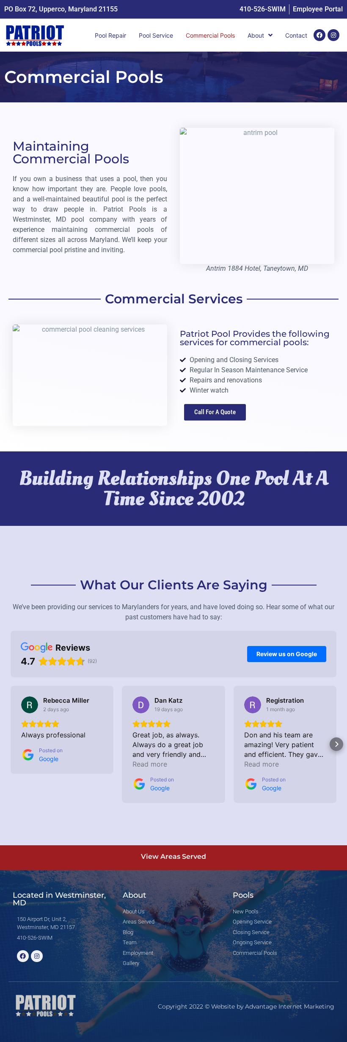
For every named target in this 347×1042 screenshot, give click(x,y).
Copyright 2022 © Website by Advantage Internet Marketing (246, 1006)
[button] (10, 744)
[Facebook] (319, 35)
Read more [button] (149, 764)
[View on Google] (29, 704)
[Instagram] (333, 35)
